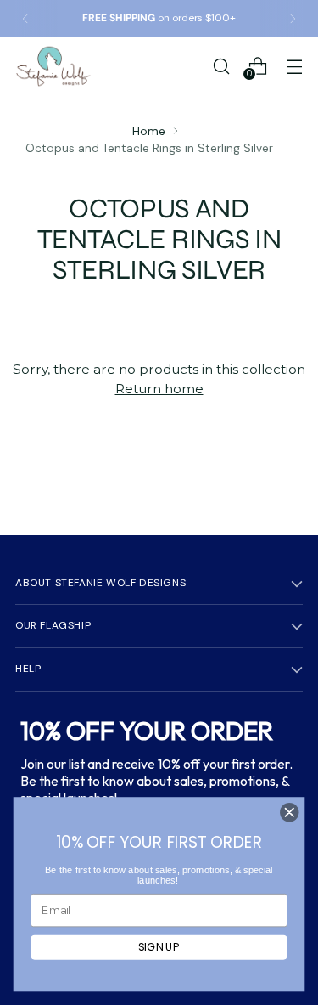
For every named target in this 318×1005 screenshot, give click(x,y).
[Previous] (25, 18)
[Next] (292, 18)
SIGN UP (159, 947)
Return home (159, 389)
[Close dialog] (289, 813)
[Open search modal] (221, 65)
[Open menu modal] (293, 65)
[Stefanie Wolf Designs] (53, 66)
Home (148, 130)
